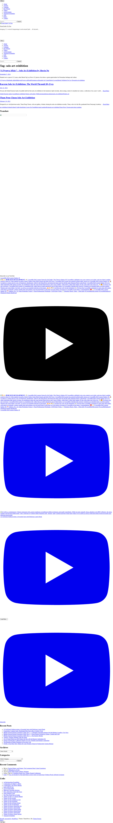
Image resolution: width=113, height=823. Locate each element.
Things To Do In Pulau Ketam (12, 803)
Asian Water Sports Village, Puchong (18, 771)
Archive (6, 5)
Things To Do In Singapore (11, 804)
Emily (5, 774)
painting (45, 94)
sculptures (50, 94)
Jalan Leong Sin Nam (29, 107)
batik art (11, 80)
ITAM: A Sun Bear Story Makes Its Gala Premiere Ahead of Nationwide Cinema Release (28, 743)
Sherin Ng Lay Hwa (69, 80)
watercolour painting (75, 107)
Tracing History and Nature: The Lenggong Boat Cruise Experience (27, 768)
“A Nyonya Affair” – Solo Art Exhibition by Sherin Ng (24, 70)
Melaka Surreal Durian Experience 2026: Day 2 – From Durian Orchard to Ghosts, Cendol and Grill (32, 734)
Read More (106, 91)
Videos (5, 10)
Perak (29, 80)
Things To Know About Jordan (12, 809)
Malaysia (19, 80)
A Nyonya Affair (4, 80)
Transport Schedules (9, 13)
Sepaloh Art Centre (44, 80)
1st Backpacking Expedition (11, 782)
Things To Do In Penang (10, 801)
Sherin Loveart (53, 80)
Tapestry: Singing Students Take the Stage (15, 737)
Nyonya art (25, 80)
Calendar (6, 7)
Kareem (40, 94)
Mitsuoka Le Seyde (14, 770)
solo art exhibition (80, 80)
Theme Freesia (37, 818)
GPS (5, 15)
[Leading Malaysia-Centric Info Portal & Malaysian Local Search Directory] (13, 115)
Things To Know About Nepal (12, 811)
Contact (6, 18)
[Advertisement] (32, 35)
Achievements (7, 12)
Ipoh (15, 80)
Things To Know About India (12, 807)
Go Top (2, 822)
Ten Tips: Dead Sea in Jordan (12, 795)
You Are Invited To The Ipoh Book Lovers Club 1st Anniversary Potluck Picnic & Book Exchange (36, 774)
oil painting (43, 107)
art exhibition (21, 94)
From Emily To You (5, 26)
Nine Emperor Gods (9, 793)
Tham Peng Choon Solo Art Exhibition (17, 97)
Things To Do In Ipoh (10, 798)
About (5, 4)
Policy (5, 17)
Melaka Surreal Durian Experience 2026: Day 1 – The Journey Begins (23, 736)
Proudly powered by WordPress (9, 818)
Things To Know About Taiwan (12, 814)
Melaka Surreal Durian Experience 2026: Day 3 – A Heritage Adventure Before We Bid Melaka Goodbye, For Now (36, 732)
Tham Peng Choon (64, 107)
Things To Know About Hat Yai (12, 806)
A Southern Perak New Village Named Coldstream (26, 773)
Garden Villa (34, 94)
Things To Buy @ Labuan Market (13, 796)
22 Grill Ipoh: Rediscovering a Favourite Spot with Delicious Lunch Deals (24, 729)
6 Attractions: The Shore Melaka (13, 785)
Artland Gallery (16, 107)
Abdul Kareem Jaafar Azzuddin (9, 94)
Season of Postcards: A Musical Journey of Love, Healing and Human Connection (26, 740)
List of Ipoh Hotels (9, 788)
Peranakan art (35, 80)
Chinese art (28, 94)
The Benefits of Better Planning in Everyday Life (17, 742)
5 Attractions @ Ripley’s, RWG (12, 784)
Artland (9, 107)
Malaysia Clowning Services (12, 790)
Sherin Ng (60, 80)
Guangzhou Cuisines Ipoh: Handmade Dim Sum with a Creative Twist (23, 731)
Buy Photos (7, 9)
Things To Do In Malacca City (12, 800)
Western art (66, 94)
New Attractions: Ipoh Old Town (13, 792)
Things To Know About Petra (12, 812)
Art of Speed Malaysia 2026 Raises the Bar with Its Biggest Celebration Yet (25, 739)
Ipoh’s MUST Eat (9, 787)
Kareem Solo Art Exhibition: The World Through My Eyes (26, 84)
